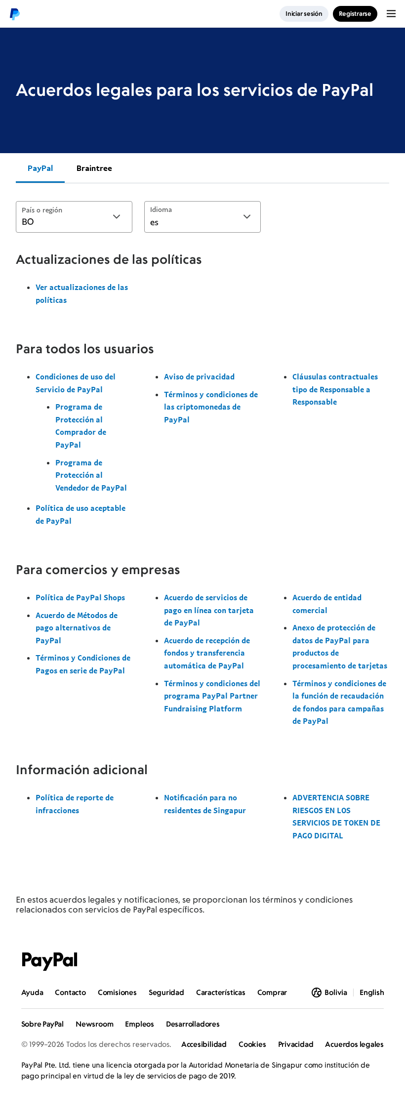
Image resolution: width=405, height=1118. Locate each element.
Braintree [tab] (94, 168)
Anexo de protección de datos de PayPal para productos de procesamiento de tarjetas (339, 646)
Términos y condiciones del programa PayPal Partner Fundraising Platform (212, 695)
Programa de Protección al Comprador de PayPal (80, 426)
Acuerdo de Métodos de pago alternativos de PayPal (77, 627)
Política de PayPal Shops (80, 597)
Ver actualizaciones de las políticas (82, 293)
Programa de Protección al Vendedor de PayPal (91, 475)
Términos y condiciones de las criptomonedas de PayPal (211, 406)
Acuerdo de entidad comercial (327, 603)
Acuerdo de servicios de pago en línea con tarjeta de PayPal (209, 609)
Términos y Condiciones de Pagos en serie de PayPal (83, 664)
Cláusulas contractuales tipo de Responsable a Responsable (335, 389)
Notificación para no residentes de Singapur (205, 803)
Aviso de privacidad (199, 376)
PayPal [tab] (40, 168)
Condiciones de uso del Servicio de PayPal (76, 383)
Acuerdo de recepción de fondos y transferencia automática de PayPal (207, 652)
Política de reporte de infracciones (75, 803)
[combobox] (74, 217)
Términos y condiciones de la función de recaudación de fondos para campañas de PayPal (339, 702)
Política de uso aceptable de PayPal (80, 514)
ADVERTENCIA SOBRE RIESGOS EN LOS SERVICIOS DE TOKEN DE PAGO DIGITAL (336, 816)
